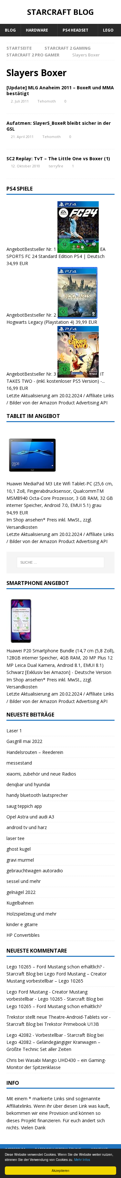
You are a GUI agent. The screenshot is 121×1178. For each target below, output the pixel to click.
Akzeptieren (60, 1170)
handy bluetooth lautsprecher (37, 795)
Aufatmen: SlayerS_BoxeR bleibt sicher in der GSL (58, 126)
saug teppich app (24, 806)
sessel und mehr (23, 881)
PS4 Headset (75, 30)
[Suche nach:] (60, 562)
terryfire (56, 165)
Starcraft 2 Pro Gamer (32, 55)
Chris (11, 1060)
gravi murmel (20, 860)
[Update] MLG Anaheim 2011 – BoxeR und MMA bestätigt (60, 90)
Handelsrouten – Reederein (34, 752)
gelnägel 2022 (20, 892)
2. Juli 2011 (20, 101)
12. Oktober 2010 (25, 165)
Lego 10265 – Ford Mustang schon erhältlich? (54, 1006)
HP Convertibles (23, 935)
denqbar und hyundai (28, 784)
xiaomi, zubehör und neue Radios (41, 774)
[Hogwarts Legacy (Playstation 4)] (77, 315)
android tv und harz (26, 827)
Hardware (37, 30)
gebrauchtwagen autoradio (34, 870)
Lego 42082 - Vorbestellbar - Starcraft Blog (51, 1035)
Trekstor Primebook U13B (71, 1024)
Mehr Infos (82, 1159)
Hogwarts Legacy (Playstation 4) (40, 322)
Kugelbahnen (20, 903)
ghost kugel (18, 849)
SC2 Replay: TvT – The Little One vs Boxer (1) (58, 158)
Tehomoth (46, 101)
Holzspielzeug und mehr (31, 914)
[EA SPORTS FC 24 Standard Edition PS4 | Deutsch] (78, 249)
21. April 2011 (22, 136)
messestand (19, 763)
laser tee (15, 838)
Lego (108, 30)
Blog (10, 30)
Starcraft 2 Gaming (68, 48)
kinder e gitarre (22, 924)
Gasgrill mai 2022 (24, 741)
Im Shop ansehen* (25, 520)
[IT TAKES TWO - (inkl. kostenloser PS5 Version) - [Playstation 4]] (78, 374)
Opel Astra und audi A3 (30, 817)
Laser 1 (14, 731)
